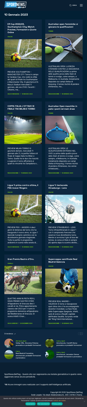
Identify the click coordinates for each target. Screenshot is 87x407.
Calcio (10, 36)
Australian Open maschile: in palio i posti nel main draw (62, 107)
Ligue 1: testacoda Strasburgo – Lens (58, 186)
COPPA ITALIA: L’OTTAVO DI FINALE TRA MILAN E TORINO (21, 107)
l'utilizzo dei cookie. (59, 400)
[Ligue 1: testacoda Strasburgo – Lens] (64, 209)
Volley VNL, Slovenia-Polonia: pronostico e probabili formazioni (28, 344)
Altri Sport (19, 341)
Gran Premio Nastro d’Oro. (21, 259)
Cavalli (10, 263)
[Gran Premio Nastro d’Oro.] (23, 280)
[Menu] (81, 5)
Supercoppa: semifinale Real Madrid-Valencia (62, 260)
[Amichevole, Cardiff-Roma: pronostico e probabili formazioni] (49, 343)
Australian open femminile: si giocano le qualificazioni (63, 25)
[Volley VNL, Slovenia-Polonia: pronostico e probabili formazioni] (9, 343)
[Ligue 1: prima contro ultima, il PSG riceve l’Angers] (23, 209)
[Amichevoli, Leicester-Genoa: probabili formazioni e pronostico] (49, 354)
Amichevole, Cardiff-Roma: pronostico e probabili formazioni (69, 344)
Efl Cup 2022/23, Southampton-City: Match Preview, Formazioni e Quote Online (22, 28)
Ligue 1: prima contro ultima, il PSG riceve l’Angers (23, 186)
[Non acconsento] (84, 401)
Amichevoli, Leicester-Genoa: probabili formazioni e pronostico (69, 355)
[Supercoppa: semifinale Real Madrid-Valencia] (64, 283)
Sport (24, 341)
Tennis (50, 31)
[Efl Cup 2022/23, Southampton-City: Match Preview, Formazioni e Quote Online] (23, 53)
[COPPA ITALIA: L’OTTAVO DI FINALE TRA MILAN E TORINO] (23, 130)
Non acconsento (43, 404)
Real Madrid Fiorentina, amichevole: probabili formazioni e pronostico (28, 355)
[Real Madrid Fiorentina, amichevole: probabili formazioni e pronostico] (9, 354)
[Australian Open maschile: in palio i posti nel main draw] (64, 130)
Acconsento (30, 404)
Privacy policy (57, 404)
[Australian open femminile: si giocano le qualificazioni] (64, 48)
